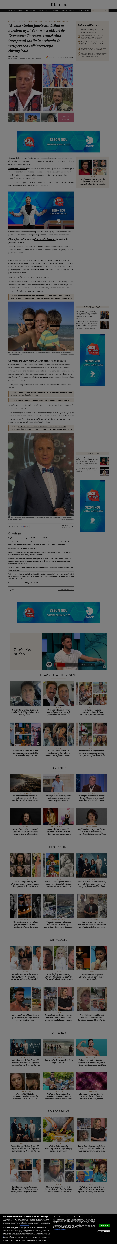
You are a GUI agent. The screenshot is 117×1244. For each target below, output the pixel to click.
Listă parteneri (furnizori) (59, 1229)
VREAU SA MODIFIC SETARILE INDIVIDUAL (104, 1230)
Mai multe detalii (24, 1225)
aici (3, 1236)
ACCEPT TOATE (104, 1225)
